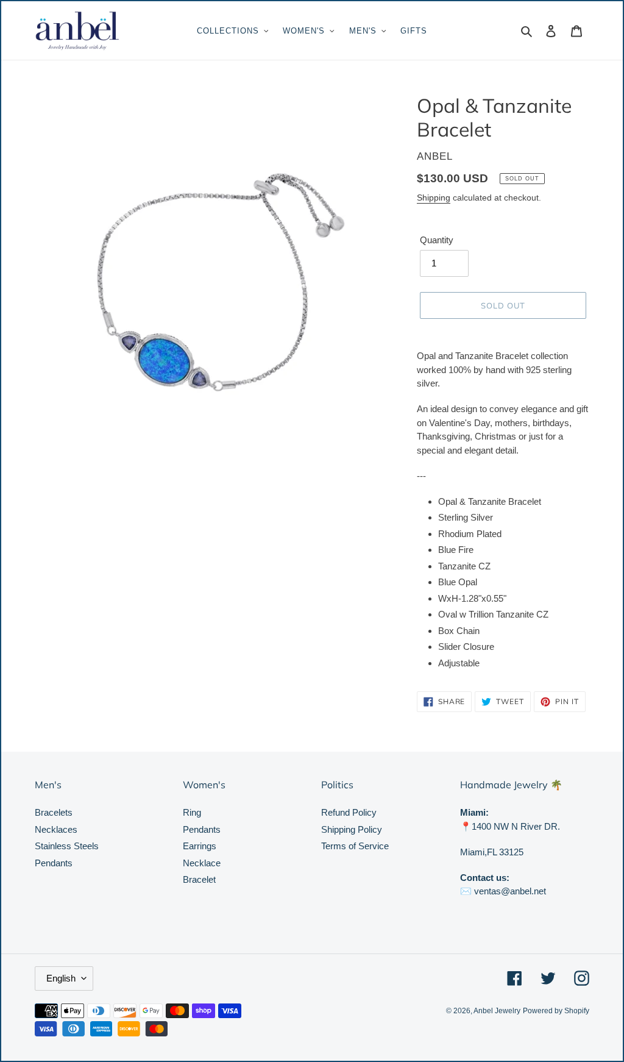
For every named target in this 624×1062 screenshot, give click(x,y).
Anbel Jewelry (496, 1011)
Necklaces (56, 829)
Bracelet (199, 879)
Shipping (433, 197)
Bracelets (54, 812)
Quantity (436, 240)
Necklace (202, 863)
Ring (192, 812)
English (61, 978)
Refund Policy (349, 812)
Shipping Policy (351, 829)
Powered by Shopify (556, 1011)
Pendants (54, 863)
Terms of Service (355, 846)
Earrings (199, 846)
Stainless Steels (67, 846)
